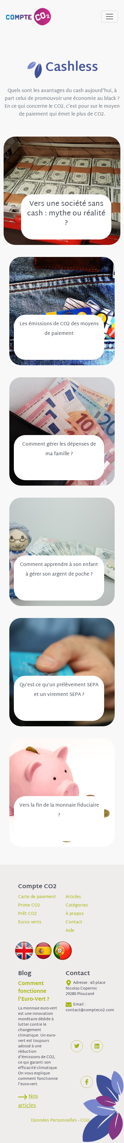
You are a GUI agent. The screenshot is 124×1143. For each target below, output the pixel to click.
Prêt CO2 (27, 914)
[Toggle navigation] (109, 17)
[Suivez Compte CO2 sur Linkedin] (97, 1046)
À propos (75, 914)
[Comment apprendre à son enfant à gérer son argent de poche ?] (62, 552)
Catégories (77, 905)
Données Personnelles (54, 1120)
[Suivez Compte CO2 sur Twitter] (77, 1046)
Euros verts (29, 922)
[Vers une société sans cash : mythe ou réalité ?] (62, 191)
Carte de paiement (37, 897)
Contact (74, 922)
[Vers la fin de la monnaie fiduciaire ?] (62, 792)
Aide (70, 930)
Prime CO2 (29, 905)
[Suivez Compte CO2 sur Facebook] (87, 1082)
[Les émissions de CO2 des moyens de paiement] (62, 311)
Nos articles (28, 1101)
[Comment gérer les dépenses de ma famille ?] (62, 431)
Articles (73, 897)
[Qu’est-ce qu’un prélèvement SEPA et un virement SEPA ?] (62, 672)
